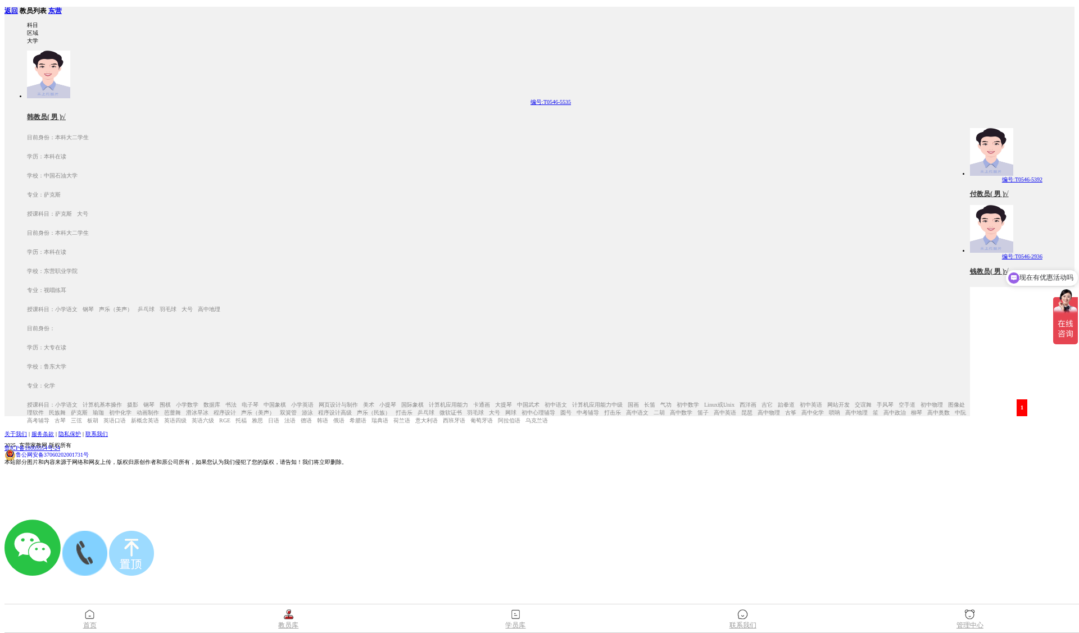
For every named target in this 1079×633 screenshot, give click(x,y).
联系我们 (96, 434)
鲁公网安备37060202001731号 (52, 455)
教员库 (288, 625)
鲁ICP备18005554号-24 (32, 448)
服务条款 (42, 434)
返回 (11, 11)
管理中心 (969, 625)
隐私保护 (69, 434)
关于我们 (15, 434)
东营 (55, 11)
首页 (90, 625)
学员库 (515, 625)
